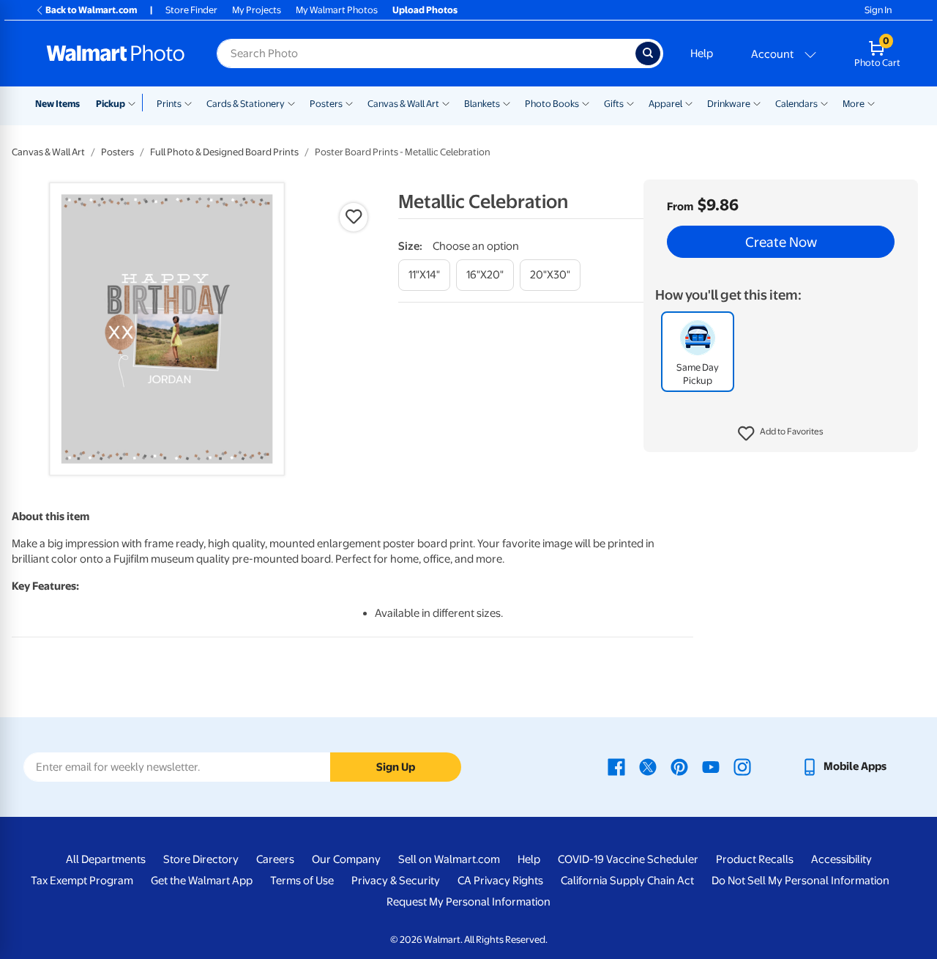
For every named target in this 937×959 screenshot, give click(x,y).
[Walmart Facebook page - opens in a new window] (616, 766)
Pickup (110, 103)
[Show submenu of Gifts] (630, 102)
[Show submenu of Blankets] (506, 102)
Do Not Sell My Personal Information (800, 880)
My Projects (256, 9)
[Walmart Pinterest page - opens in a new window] (679, 766)
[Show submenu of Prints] (188, 102)
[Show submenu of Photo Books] (585, 102)
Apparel (665, 103)
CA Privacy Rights (500, 880)
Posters (326, 103)
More (854, 103)
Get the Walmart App (202, 880)
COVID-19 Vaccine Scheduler (628, 859)
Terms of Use (302, 880)
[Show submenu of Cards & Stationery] (291, 102)
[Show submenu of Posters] (349, 102)
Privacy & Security (395, 880)
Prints (169, 103)
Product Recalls (755, 859)
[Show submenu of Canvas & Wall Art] (445, 102)
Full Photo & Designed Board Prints (224, 152)
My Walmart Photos (337, 9)
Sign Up (395, 767)
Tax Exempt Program (82, 880)
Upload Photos (425, 9)
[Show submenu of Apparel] (688, 102)
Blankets (482, 103)
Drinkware (728, 103)
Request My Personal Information (468, 901)
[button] (780, 433)
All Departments (106, 859)
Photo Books (552, 103)
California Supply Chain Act (627, 880)
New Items (57, 103)
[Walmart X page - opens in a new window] (648, 766)
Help (701, 53)
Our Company (346, 859)
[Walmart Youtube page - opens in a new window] (711, 766)
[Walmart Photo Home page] (115, 53)
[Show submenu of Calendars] (824, 102)
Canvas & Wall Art (403, 103)
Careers (275, 859)
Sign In (878, 9)
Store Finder (191, 9)
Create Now (781, 242)
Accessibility (841, 859)
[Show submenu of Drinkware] (757, 102)
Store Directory (201, 859)
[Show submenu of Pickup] (135, 102)
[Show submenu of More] (871, 102)
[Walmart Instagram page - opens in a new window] (742, 766)
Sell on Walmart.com (449, 859)
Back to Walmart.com (91, 9)
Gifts (614, 103)
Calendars (796, 103)
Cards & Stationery (245, 103)
